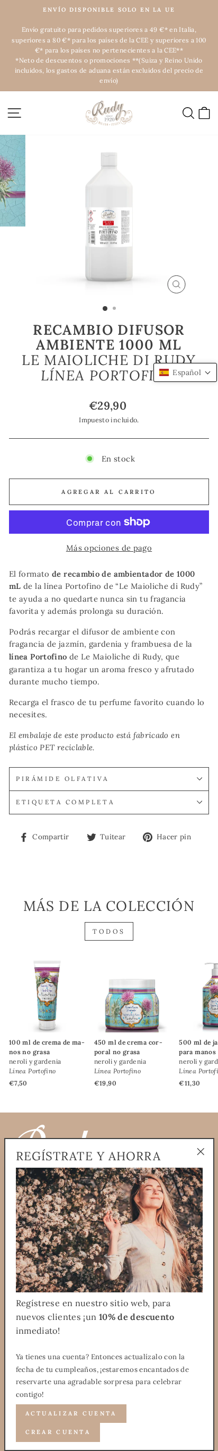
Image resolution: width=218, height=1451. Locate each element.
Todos (109, 931)
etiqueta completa (65, 802)
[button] (185, 372)
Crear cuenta (58, 1432)
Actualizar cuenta (71, 1413)
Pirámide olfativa (62, 779)
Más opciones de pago (109, 548)
